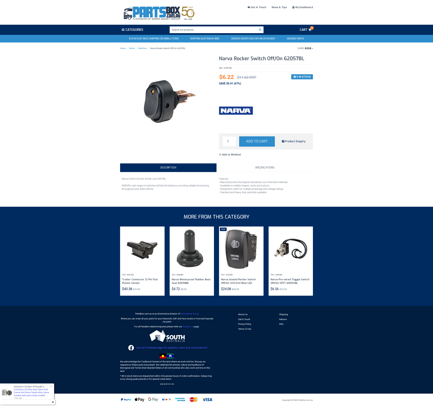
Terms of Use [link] (244, 329)
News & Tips (279, 7)
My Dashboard (304, 7)
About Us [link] (242, 314)
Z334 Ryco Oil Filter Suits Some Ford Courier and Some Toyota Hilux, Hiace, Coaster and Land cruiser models (31, 392)
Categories (134, 30)
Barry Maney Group (189, 313)
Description (168, 167)
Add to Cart (257, 141)
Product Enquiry (294, 141)
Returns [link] (283, 319)
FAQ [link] (281, 324)
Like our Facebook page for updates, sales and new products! (171, 347)
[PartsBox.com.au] (158, 12)
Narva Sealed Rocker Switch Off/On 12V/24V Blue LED (238, 281)
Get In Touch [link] (244, 319)
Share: (301, 48)
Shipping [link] (283, 314)
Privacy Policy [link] (244, 324)
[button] (230, 154)
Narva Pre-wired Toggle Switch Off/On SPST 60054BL (290, 281)
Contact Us (188, 326)
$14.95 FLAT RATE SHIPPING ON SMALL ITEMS (154, 38)
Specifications (265, 167)
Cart (306, 29)
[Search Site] (260, 29)
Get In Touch (258, 7)
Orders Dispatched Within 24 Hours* (253, 38)
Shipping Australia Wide (205, 38)
